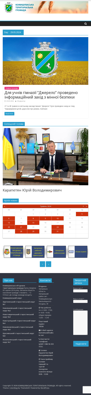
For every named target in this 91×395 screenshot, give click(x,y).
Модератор (21, 101)
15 (33, 223)
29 (33, 231)
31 (58, 231)
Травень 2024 (45, 206)
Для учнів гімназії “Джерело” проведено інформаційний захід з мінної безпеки (41, 95)
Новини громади (12, 88)
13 (9, 223)
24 (58, 227)
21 (21, 227)
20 (9, 227)
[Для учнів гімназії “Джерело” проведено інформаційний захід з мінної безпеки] (45, 38)
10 (58, 218)
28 (21, 231)
